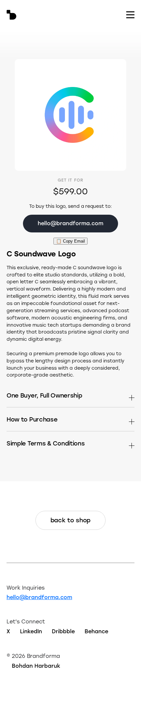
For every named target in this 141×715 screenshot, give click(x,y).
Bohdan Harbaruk (36, 665)
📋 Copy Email (70, 241)
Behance (96, 631)
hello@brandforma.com (39, 597)
